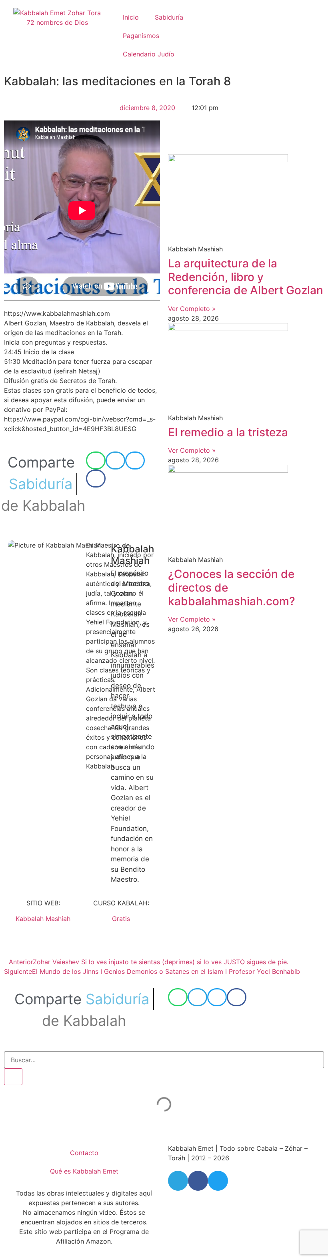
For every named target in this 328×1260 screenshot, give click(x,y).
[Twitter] (218, 1181)
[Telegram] (178, 1181)
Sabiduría (169, 17)
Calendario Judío (148, 54)
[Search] (13, 1076)
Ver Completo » (192, 309)
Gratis (121, 919)
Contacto (84, 1153)
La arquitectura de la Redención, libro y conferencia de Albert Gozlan (245, 277)
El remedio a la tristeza (228, 432)
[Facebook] (198, 1181)
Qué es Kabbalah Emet (84, 1171)
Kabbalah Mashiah (43, 919)
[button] (96, 460)
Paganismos (141, 36)
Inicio (131, 17)
